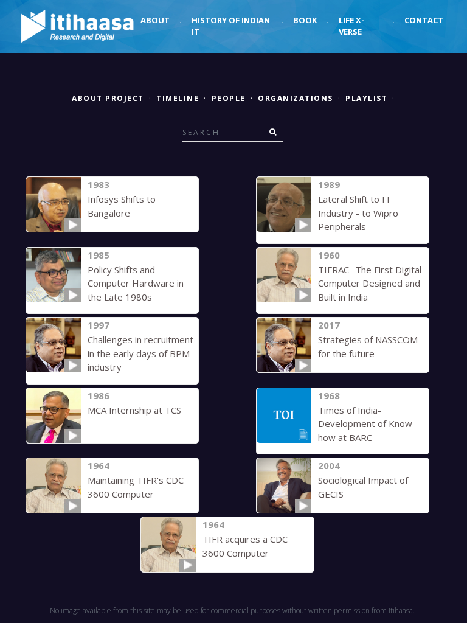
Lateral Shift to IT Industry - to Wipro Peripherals (358, 212)
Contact (423, 20)
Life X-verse (351, 26)
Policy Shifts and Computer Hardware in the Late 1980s (136, 283)
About (155, 20)
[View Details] (53, 204)
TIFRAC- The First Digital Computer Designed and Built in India (369, 283)
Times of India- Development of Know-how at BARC (367, 424)
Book (305, 20)
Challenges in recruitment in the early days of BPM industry (140, 353)
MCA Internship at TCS (134, 410)
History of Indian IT (231, 26)
